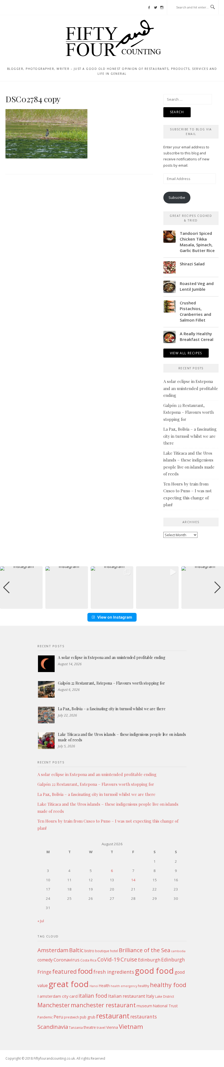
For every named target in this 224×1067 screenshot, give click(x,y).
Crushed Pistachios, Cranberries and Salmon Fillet (195, 311)
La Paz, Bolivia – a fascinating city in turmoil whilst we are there (190, 436)
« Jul (40, 920)
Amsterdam (52, 950)
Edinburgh (149, 960)
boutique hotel (106, 951)
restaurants (143, 1016)
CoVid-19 (108, 959)
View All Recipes (186, 353)
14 (133, 879)
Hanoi (94, 986)
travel (101, 1027)
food (85, 971)
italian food (92, 995)
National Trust (165, 1005)
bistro (89, 950)
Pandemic (45, 1017)
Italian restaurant (126, 996)
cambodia (178, 951)
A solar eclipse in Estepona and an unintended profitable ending (190, 388)
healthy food (168, 985)
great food (69, 984)
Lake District (164, 996)
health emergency (124, 986)
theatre (90, 1027)
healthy (143, 986)
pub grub (87, 1017)
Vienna (112, 1027)
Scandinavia (52, 1026)
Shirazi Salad (192, 263)
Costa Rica (88, 960)
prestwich (71, 1017)
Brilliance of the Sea (144, 950)
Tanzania (76, 1027)
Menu (15, 7)
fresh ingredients (113, 972)
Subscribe (177, 197)
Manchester (53, 1005)
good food (154, 970)
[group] (21, 587)
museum (144, 1005)
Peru (58, 1017)
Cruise (128, 959)
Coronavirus (66, 960)
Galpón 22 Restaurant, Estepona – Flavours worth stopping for (188, 412)
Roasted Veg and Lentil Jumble (197, 286)
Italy (150, 996)
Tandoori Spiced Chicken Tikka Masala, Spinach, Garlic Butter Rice (197, 241)
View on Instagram (114, 617)
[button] (112, 605)
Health (104, 985)
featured (64, 971)
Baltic (76, 950)
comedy (45, 960)
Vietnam (131, 1026)
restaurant (112, 1015)
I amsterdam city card (57, 996)
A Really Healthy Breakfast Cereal (196, 336)
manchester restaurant (103, 1005)
